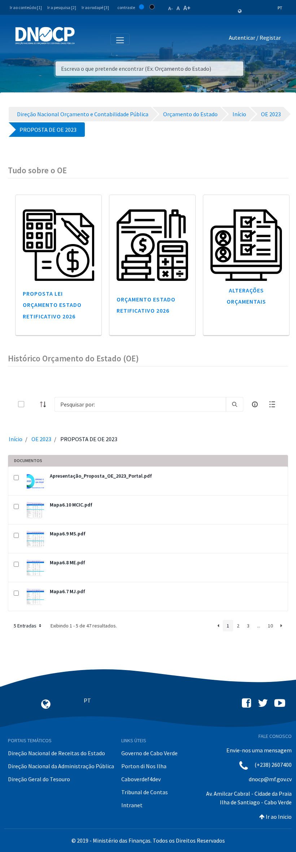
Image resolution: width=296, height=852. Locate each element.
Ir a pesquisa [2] (61, 7)
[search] (234, 404)
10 (270, 625)
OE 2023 (41, 439)
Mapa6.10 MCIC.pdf (71, 504)
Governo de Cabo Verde (149, 753)
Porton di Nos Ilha (143, 766)
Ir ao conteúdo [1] (26, 7)
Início (15, 439)
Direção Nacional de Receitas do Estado (56, 753)
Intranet (132, 805)
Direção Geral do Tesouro (39, 779)
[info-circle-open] (255, 404)
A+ (187, 8)
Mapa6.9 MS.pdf (68, 533)
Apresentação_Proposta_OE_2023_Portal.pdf (101, 476)
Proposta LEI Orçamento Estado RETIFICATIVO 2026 (52, 305)
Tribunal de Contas (144, 792)
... (258, 625)
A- (170, 8)
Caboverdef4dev (141, 779)
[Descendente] (45, 404)
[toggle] (33, 404)
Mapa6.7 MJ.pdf (67, 591)
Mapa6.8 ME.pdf (67, 562)
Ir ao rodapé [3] (95, 7)
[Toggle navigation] (84, 39)
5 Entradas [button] (26, 625)
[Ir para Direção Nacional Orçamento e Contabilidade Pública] (45, 35)
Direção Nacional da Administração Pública (61, 766)
